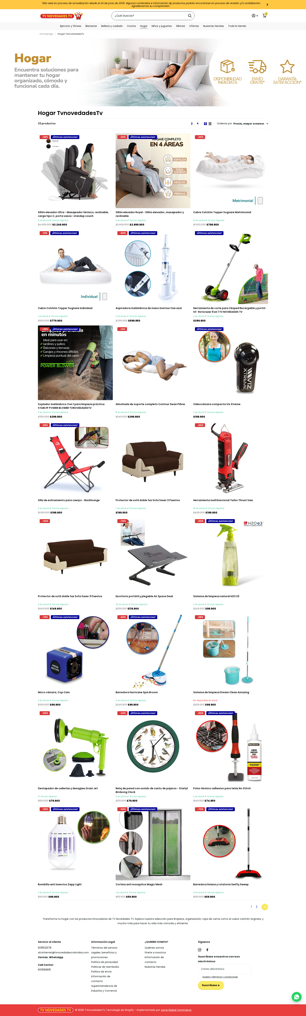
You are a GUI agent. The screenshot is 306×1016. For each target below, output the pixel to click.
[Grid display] (205, 123)
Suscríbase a (211, 984)
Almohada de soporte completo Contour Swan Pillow (150, 403)
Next (265, 906)
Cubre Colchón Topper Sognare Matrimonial (222, 211)
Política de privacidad (104, 961)
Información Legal (103, 941)
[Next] (215, 4)
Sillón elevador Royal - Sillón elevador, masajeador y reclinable (150, 213)
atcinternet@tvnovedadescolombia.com (63, 952)
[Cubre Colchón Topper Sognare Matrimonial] (230, 170)
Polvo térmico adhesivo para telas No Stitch (222, 787)
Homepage (46, 33)
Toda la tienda (237, 25)
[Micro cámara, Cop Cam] (75, 650)
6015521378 (44, 947)
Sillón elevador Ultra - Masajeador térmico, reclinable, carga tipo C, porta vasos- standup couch (73, 213)
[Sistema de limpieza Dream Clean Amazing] (230, 650)
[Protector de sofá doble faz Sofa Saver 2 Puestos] (153, 458)
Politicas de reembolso (105, 966)
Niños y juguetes (162, 25)
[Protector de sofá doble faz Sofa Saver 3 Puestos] (75, 554)
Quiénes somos (154, 947)
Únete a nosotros (155, 952)
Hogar (143, 25)
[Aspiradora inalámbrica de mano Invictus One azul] (153, 266)
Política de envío (101, 971)
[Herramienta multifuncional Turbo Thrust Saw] (230, 458)
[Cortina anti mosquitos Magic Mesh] (153, 842)
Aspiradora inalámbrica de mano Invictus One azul (149, 307)
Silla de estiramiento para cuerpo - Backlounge (69, 499)
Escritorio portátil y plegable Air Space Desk (144, 595)
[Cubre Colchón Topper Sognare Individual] (75, 266)
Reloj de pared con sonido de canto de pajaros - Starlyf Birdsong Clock (152, 789)
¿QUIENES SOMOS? (156, 941)
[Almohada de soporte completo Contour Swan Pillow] (153, 362)
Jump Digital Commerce (176, 1009)
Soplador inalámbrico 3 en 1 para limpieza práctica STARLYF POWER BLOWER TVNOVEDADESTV (71, 405)
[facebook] (207, 949)
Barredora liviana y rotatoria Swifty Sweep (221, 883)
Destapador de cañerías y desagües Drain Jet (68, 787)
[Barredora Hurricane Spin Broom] (153, 650)
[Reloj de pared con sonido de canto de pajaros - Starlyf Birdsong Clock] (153, 746)
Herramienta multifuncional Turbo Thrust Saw (223, 499)
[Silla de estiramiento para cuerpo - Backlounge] (75, 458)
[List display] (210, 123)
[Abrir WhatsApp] (297, 997)
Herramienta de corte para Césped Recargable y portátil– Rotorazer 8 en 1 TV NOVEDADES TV (229, 309)
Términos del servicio (104, 947)
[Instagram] (199, 949)
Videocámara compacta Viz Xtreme (216, 403)
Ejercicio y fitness (70, 25)
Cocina (131, 25)
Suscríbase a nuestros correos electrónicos (219, 958)
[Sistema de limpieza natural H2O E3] (230, 554)
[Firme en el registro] (255, 15)
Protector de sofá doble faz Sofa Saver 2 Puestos (148, 499)
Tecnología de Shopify (120, 1009)
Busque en (190, 15)
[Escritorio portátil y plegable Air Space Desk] (153, 554)
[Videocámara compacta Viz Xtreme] (230, 362)
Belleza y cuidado (112, 25)
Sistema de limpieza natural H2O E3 (216, 595)
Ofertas (194, 25)
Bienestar (91, 25)
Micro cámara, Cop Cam (54, 691)
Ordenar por (224, 123)
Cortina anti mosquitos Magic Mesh (139, 883)
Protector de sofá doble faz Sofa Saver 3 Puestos (70, 595)
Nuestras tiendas (213, 25)
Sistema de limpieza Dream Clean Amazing (221, 691)
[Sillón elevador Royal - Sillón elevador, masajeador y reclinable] (153, 170)
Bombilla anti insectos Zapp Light (60, 883)
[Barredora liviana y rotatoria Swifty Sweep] (230, 842)
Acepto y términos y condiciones (220, 976)
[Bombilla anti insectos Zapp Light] (75, 842)
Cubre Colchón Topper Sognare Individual (65, 307)
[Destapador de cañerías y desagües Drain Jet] (75, 746)
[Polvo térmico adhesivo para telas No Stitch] (230, 746)
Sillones (180, 25)
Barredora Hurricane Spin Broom (137, 691)
